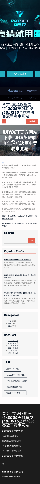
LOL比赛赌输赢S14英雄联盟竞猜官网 (17, 260)
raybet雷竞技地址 (15, 375)
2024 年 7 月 (13, 350)
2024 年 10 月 (13, 343)
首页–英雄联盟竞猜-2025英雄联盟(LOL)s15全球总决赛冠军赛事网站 (18, 110)
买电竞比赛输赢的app (16, 381)
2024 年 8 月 (13, 348)
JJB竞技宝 (12, 369)
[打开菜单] (4, 121)
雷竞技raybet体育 (15, 393)
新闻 (9, 323)
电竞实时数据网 (14, 387)
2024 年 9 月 (13, 346)
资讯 (9, 326)
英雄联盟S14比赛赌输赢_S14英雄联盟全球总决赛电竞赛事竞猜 (20, 294)
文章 (9, 321)
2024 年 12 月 (13, 341)
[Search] (31, 240)
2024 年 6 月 (13, 353)
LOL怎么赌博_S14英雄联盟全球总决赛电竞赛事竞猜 (20, 276)
